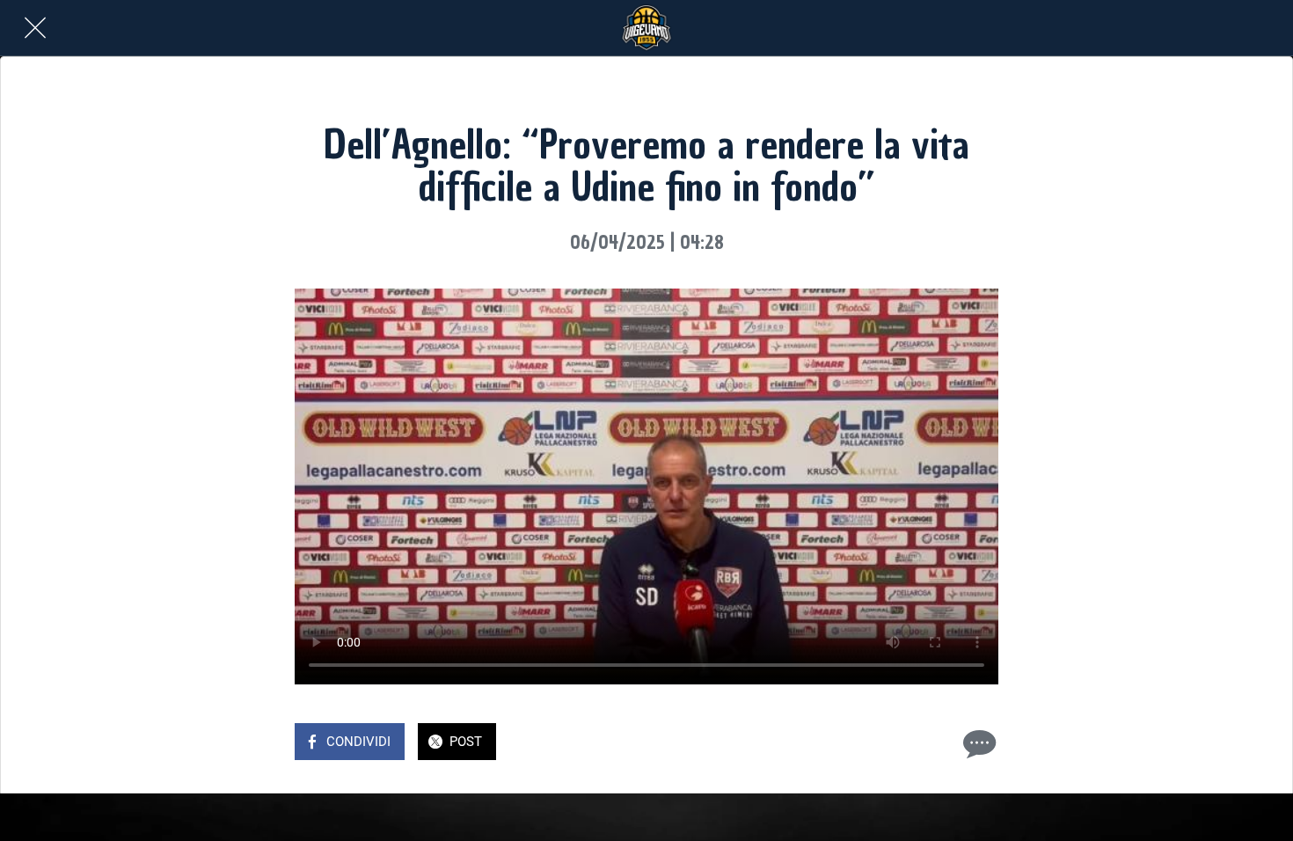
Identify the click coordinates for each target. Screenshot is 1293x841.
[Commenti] (977, 743)
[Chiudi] (35, 28)
